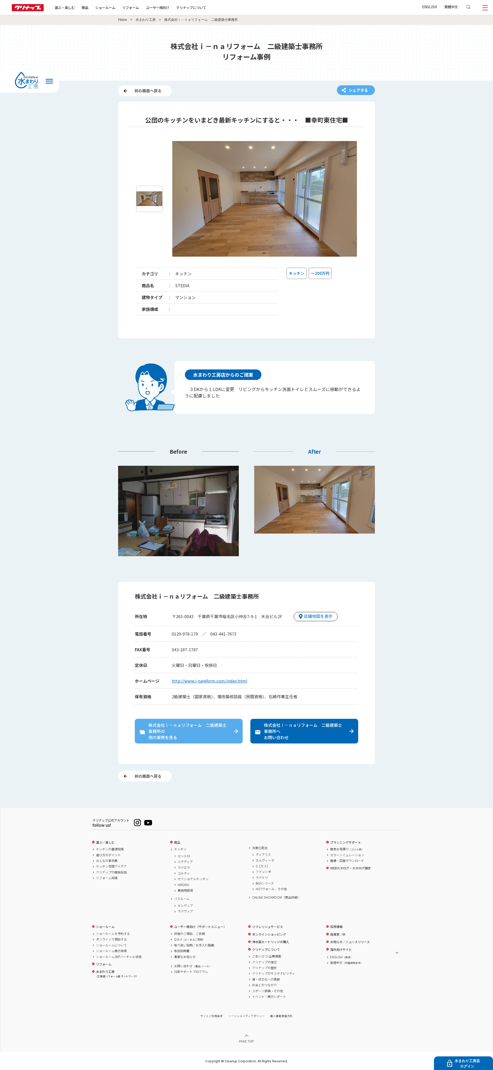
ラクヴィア (185, 911)
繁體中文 (451, 6)
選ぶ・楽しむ (65, 7)
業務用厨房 (185, 890)
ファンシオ (263, 872)
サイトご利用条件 (211, 1016)
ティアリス (263, 854)
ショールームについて (111, 945)
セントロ (184, 856)
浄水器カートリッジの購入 (270, 942)
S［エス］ (263, 866)
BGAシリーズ (265, 883)
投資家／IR (337, 934)
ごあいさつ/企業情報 (266, 956)
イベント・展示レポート (269, 996)
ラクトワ (262, 878)
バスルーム (181, 899)
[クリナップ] (28, 9)
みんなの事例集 (107, 861)
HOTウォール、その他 (271, 889)
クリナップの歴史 (264, 968)
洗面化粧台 (260, 848)
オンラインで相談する (111, 939)
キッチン (180, 849)
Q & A (189, 939)
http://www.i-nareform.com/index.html (209, 681)
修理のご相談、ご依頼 (189, 934)
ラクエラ (184, 868)
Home (122, 20)
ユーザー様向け (157, 7)
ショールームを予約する (113, 934)
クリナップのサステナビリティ (273, 973)
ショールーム (105, 7)
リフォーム (130, 7)
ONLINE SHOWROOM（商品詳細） (276, 897)
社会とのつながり (264, 985)
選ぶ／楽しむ (105, 842)
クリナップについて (191, 7)
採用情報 (336, 927)
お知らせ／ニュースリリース (350, 942)
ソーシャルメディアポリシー (246, 1016)
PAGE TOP (246, 1041)
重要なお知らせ (185, 957)
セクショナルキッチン (193, 879)
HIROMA (183, 885)
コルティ (184, 873)
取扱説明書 (181, 951)
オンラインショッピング (269, 934)
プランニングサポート (345, 842)
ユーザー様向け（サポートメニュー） (200, 927)
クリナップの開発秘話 (111, 872)
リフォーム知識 (107, 878)
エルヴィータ (265, 860)
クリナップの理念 (264, 962)
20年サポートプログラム (191, 972)
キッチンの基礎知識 (110, 849)
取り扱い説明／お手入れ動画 (194, 945)
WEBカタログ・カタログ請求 (350, 868)
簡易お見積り (347, 849)
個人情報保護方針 (281, 1016)
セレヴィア (185, 906)
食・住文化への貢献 (266, 979)
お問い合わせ (193, 966)
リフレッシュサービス (267, 927)
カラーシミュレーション (347, 855)
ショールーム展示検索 (111, 951)
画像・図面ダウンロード (347, 861)
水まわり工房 (146, 20)
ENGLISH (429, 6)
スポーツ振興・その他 (267, 991)
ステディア (185, 862)
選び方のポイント (108, 855)
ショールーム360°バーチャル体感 (118, 957)
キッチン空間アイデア (111, 866)
